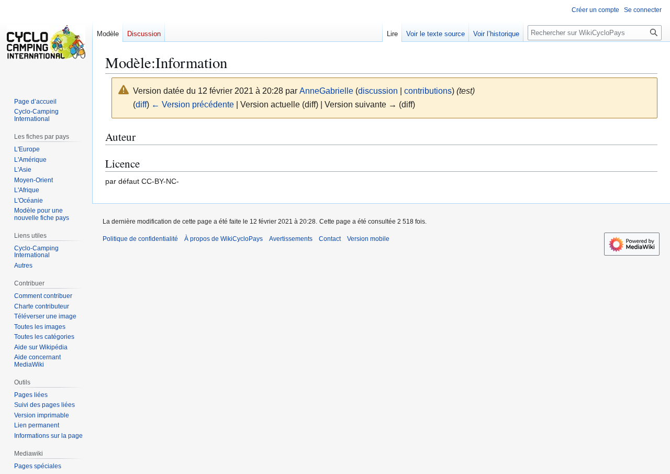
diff (141, 104)
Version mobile (368, 238)
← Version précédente (192, 104)
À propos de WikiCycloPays (223, 238)
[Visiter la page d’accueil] (46, 42)
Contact (330, 238)
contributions (428, 90)
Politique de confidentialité (140, 238)
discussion (378, 90)
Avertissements (290, 238)
